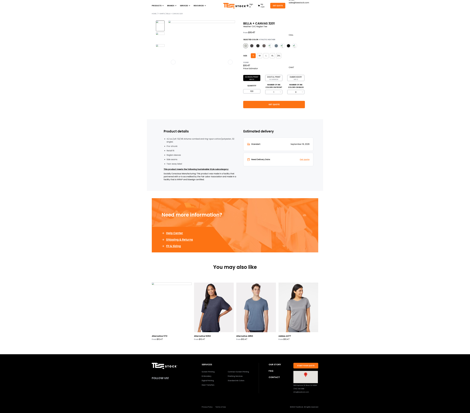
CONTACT (274, 377)
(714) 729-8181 (298, 389)
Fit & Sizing (173, 246)
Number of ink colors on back (296, 85)
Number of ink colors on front (273, 85)
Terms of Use (220, 407)
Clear (246, 62)
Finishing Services (235, 376)
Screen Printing (208, 372)
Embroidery (206, 376)
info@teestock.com (301, 392)
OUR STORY (275, 364)
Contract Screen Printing (238, 372)
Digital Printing (208, 380)
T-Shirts (161, 13)
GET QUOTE (278, 5)
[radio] (245, 45)
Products (157, 5)
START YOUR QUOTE (305, 365)
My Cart (262, 5)
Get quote (305, 159)
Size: (245, 55)
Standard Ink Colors (236, 380)
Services (184, 5)
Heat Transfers (208, 385)
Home (154, 13)
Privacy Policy (207, 407)
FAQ (271, 370)
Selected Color (250, 39)
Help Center (174, 233)
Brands (170, 5)
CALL (291, 35)
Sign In (251, 5)
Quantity (251, 85)
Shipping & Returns (179, 240)
